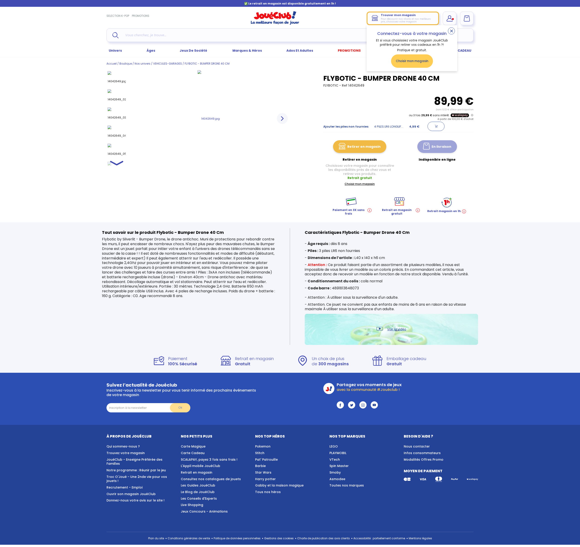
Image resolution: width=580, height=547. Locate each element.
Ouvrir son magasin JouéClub (131, 494)
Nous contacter (417, 446)
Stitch (259, 453)
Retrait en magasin (196, 472)
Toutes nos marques (346, 485)
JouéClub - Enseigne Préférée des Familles (134, 461)
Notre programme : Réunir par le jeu (136, 470)
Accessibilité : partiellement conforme (379, 538)
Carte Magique (193, 446)
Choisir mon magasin (412, 61)
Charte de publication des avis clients (323, 538)
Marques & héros (247, 50)
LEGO (333, 446)
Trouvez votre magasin (125, 453)
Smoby (335, 472)
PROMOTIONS (140, 16)
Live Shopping (192, 505)
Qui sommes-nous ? (123, 446)
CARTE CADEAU (458, 50)
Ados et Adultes (299, 50)
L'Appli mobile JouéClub (200, 466)
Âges (151, 50)
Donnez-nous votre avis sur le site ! (135, 500)
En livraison (441, 146)
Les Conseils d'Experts (199, 498)
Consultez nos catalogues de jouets (211, 479)
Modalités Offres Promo (423, 459)
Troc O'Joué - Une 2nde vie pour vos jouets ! (136, 478)
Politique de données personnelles (237, 538)
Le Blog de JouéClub (198, 492)
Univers (115, 50)
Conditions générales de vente (189, 538)
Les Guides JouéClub (198, 485)
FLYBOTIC (331, 85)
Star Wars (263, 472)
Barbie (260, 466)
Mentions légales (420, 538)
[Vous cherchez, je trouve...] (115, 35)
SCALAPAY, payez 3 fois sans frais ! (209, 459)
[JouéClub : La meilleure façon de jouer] (275, 24)
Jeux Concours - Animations (204, 511)
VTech (334, 459)
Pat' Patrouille (266, 459)
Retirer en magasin (364, 146)
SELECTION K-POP (117, 16)
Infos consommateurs (422, 453)
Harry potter (265, 479)
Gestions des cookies (279, 538)
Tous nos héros (268, 492)
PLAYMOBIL (337, 453)
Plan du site (156, 538)
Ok (180, 407)
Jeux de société (194, 50)
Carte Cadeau (193, 453)
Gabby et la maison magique (279, 485)
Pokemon (263, 446)
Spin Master (339, 466)
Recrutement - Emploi (124, 487)
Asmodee (337, 479)
